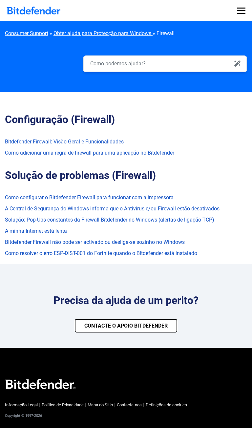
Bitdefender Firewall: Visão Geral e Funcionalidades (64, 142)
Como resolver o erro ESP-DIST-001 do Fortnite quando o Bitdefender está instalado (101, 253)
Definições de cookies (166, 404)
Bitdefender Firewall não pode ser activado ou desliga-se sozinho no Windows (95, 242)
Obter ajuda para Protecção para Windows (103, 33)
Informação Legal (21, 404)
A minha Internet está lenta (36, 231)
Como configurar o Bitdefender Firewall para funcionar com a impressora (89, 197)
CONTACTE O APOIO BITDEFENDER (126, 326)
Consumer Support (26, 33)
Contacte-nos (129, 404)
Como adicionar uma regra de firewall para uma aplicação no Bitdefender (89, 153)
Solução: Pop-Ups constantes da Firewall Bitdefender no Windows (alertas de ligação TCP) (109, 220)
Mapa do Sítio (100, 404)
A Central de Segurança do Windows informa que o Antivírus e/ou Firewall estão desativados (112, 208)
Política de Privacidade (63, 404)
